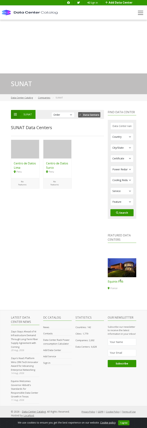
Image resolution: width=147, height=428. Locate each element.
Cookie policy (108, 422)
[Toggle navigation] (140, 12)
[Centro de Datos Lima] (25, 149)
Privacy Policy (88, 411)
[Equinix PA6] (122, 267)
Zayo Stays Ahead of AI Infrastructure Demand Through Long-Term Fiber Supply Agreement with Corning (24, 339)
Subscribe (122, 363)
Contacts (48, 333)
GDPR (100, 411)
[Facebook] (68, 2)
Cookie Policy (113, 411)
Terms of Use (129, 411)
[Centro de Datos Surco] (57, 149)
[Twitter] (78, 2)
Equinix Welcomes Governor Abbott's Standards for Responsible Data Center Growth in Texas (24, 388)
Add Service (49, 356)
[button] (120, 280)
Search (123, 212)
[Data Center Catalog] (30, 12)
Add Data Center (120, 2)
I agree (123, 422)
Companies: (82, 340)
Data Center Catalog (34, 411)
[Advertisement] (73, 46)
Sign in (94, 2)
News (46, 327)
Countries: (81, 327)
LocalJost (28, 415)
